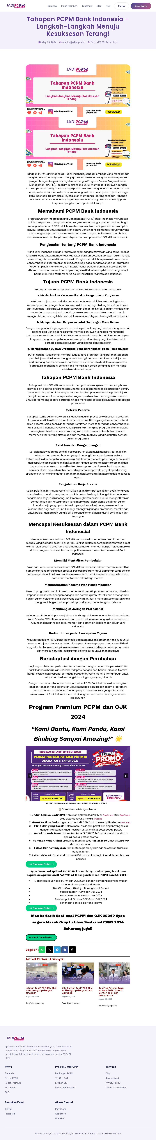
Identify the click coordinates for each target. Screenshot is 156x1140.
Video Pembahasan (65, 1087)
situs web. (125, 822)
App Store (125, 815)
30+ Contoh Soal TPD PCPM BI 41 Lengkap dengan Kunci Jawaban (77, 990)
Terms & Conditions (115, 1087)
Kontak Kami (112, 1078)
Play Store (108, 815)
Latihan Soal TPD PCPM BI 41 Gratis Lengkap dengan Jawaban (41, 990)
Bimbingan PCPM (64, 1073)
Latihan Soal (61, 1082)
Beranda (52, 5)
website (98, 818)
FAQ (108, 5)
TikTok (8, 1108)
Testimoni (87, 5)
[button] (30, 775)
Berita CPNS (11, 1078)
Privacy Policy (112, 1082)
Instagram (10, 1113)
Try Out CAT (61, 1078)
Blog (99, 5)
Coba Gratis (141, 6)
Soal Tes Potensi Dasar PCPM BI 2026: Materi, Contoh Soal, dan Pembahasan (111, 991)
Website (59, 1118)
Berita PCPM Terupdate (104, 41)
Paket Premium (69, 5)
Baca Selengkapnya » (35, 1003)
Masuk (121, 6)
